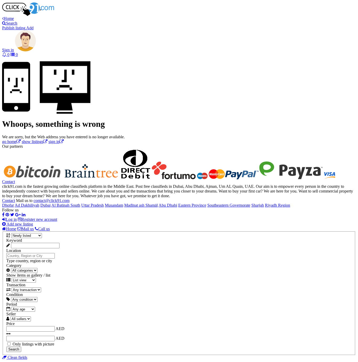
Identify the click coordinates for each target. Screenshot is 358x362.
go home (9, 141)
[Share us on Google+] (18, 214)
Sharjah (257, 205)
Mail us (27, 229)
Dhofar (8, 205)
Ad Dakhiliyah (27, 205)
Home (11, 229)
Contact (8, 181)
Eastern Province (192, 205)
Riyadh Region (277, 205)
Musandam (114, 205)
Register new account (39, 219)
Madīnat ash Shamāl (141, 205)
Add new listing (19, 224)
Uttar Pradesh (92, 205)
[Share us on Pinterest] (7, 214)
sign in (53, 141)
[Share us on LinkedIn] (23, 214)
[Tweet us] (12, 214)
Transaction (15, 285)
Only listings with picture (33, 344)
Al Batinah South (65, 205)
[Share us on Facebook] (3, 214)
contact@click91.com (51, 200)
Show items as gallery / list (28, 275)
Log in (11, 219)
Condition (14, 294)
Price (10, 323)
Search (13, 349)
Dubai (45, 205)
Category (13, 265)
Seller (11, 314)
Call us (44, 229)
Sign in (8, 50)
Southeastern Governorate (228, 205)
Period (11, 304)
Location (13, 250)
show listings (32, 141)
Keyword (14, 240)
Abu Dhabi (168, 205)
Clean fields (17, 357)
